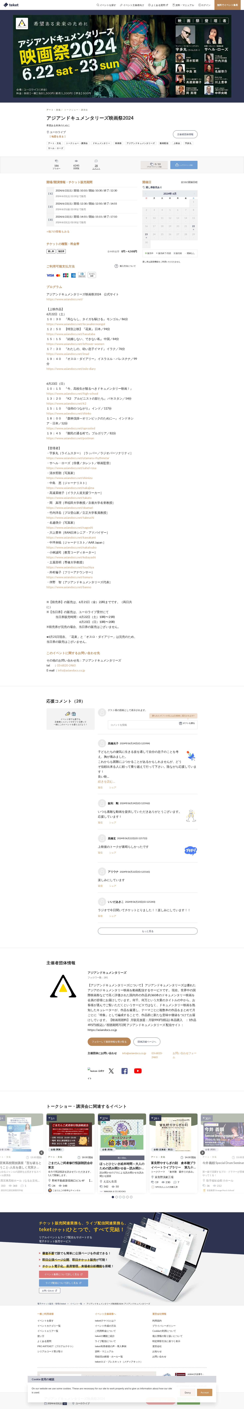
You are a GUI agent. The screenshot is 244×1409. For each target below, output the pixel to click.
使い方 (40, 1336)
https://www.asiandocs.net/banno (68, 587)
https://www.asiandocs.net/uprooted (70, 428)
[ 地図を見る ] (58, 136)
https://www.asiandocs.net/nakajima (70, 488)
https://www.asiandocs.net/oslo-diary (71, 368)
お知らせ (157, 1351)
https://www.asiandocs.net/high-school (72, 393)
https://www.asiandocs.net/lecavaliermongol (75, 324)
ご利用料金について (105, 1330)
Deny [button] (188, 1392)
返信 (100, 787)
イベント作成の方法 (105, 1325)
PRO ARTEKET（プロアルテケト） (56, 1346)
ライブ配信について (105, 1341)
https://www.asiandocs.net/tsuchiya (70, 567)
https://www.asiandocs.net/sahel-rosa (71, 468)
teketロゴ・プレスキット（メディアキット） (119, 1361)
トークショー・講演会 (76, 110)
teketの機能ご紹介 (105, 1336)
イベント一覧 (76, 1303)
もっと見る (148, 931)
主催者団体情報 (185, 134)
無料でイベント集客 (227, 4)
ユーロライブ (83, 1403)
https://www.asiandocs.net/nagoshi (69, 527)
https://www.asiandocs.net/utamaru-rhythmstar (77, 458)
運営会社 (157, 1346)
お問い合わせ (159, 1356)
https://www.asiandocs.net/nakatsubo (71, 547)
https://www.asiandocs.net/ (64, 299)
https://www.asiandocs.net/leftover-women (75, 344)
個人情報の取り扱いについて (167, 1336)
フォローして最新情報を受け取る (109, 1041)
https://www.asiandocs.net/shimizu (69, 478)
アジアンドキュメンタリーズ (107, 972)
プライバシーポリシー (164, 1325)
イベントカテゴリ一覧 (49, 1325)
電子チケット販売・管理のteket (51, 1303)
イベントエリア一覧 (47, 1330)
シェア (112, 787)
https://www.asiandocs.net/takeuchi (70, 517)
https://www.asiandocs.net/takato (68, 498)
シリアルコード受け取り (50, 1351)
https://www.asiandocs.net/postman (70, 438)
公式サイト (96, 1072)
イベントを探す (45, 1320)
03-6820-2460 (66, 665)
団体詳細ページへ (147, 1041)
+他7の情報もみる (58, 231)
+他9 (64, 1404)
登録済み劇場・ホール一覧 (109, 1356)
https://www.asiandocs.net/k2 (66, 403)
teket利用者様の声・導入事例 (110, 1346)
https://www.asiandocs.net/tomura (69, 577)
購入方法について (128, 266)
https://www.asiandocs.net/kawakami (71, 537)
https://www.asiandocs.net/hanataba (70, 334)
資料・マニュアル (104, 1351)
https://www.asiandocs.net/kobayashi (71, 557)
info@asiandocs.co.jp (71, 670)
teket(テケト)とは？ (105, 1320)
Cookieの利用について (164, 1330)
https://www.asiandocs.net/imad (67, 354)
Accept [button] (205, 1392)
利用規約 (157, 1320)
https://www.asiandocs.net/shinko (68, 413)
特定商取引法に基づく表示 (166, 1341)
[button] (113, 1197)
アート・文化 (53, 110)
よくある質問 (44, 1341)
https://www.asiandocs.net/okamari (69, 507)
